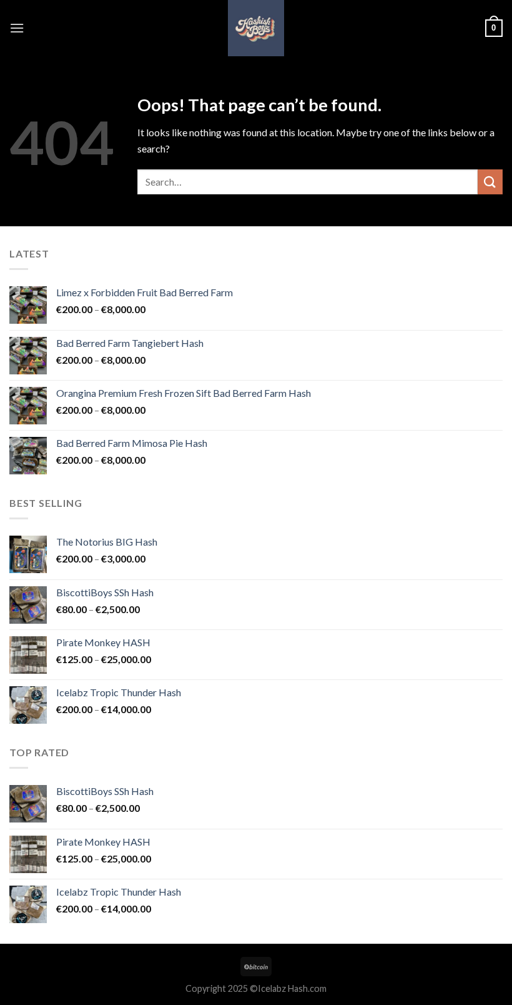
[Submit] (490, 181)
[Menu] (16, 27)
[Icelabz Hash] (256, 28)
